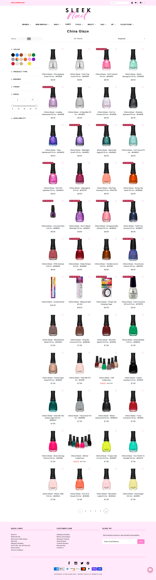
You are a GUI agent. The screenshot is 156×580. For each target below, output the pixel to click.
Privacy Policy (15, 548)
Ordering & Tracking (63, 539)
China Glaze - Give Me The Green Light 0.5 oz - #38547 (53, 418)
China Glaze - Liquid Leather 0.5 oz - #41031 (133, 379)
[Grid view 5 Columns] (33, 38)
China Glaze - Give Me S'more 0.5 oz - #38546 (80, 341)
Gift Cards (14, 541)
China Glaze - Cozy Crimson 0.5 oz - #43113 (133, 417)
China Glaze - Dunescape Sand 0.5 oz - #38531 (53, 379)
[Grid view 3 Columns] (25, 38)
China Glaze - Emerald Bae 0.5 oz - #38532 (133, 341)
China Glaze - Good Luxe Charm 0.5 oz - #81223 (133, 265)
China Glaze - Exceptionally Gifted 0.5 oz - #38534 (106, 227)
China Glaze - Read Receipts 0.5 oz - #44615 (133, 75)
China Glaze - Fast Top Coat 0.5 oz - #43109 (79, 75)
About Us (14, 534)
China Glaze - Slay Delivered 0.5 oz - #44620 (53, 151)
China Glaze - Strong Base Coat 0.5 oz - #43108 (53, 75)
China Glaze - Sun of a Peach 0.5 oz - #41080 (79, 495)
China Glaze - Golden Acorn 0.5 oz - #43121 (106, 265)
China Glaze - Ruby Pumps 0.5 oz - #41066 (80, 265)
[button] (150, 570)
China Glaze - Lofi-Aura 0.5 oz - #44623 (133, 151)
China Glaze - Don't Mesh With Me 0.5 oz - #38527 (79, 227)
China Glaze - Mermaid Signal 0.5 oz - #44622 (106, 151)
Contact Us (60, 548)
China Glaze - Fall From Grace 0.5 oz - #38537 (133, 227)
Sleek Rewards (61, 541)
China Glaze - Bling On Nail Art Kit (80, 303)
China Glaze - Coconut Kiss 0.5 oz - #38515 (53, 227)
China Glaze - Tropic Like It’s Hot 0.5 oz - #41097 (106, 457)
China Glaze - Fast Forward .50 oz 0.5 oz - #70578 (133, 303)
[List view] (18, 38)
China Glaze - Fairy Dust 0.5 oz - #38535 (79, 417)
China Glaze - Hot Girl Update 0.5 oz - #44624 (53, 189)
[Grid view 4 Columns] (29, 38)
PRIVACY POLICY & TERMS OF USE (90, 574)
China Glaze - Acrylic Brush (53, 302)
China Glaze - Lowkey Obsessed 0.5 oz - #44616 (53, 113)
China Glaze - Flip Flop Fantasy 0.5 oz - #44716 (106, 189)
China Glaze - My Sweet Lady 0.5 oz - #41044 (106, 495)
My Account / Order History (19, 539)
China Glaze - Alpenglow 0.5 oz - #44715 (79, 189)
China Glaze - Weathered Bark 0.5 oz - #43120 (53, 341)
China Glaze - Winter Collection (79, 457)
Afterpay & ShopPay (17, 543)
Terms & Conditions (17, 550)
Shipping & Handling (63, 534)
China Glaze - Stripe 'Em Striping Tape (106, 303)
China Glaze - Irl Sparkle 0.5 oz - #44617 (79, 113)
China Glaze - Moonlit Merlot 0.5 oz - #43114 (106, 341)
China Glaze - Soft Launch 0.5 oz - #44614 (106, 75)
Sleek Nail (72, 574)
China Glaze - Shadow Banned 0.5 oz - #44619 (133, 113)
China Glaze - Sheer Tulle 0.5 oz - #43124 (53, 495)
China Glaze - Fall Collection (106, 379)
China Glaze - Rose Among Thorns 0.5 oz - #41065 (53, 457)
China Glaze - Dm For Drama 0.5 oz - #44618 (106, 113)
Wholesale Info (15, 537)
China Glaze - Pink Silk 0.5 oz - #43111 (79, 379)
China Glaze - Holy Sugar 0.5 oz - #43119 (133, 495)
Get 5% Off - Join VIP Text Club (20, 545)
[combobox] (120, 2)
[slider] (12, 106)
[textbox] (17, 100)
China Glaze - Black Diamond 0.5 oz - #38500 (106, 417)
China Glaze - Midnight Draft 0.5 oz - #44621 (79, 151)
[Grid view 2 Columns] (22, 38)
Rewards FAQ (61, 545)
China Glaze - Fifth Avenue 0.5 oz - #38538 (53, 265)
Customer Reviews (62, 543)
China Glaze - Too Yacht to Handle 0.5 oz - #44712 (133, 457)
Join (141, 541)
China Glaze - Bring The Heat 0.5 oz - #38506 (133, 189)
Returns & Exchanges (63, 537)
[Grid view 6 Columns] (39, 38)
